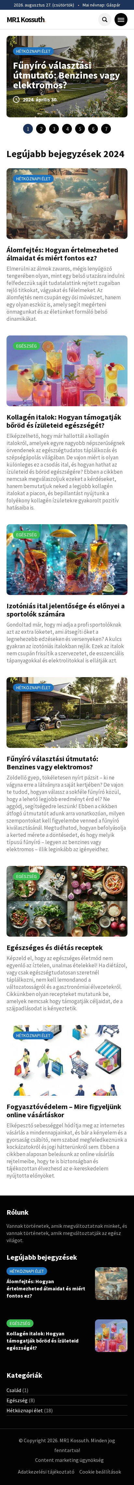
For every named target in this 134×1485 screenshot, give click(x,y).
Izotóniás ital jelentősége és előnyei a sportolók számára (66, 609)
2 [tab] (41, 129)
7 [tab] (106, 129)
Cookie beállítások (100, 1471)
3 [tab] (54, 129)
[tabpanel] (67, 76)
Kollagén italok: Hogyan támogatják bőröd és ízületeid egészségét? (64, 421)
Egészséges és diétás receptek (55, 947)
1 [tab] (28, 129)
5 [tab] (80, 129)
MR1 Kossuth (26, 19)
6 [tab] (93, 129)
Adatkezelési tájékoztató (46, 1471)
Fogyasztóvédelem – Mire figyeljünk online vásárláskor (64, 1110)
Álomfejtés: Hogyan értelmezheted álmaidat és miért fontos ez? (62, 253)
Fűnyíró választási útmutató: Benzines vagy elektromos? (66, 75)
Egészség (26, 346)
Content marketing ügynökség (69, 1460)
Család (14, 1390)
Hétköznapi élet (33, 51)
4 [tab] (67, 129)
